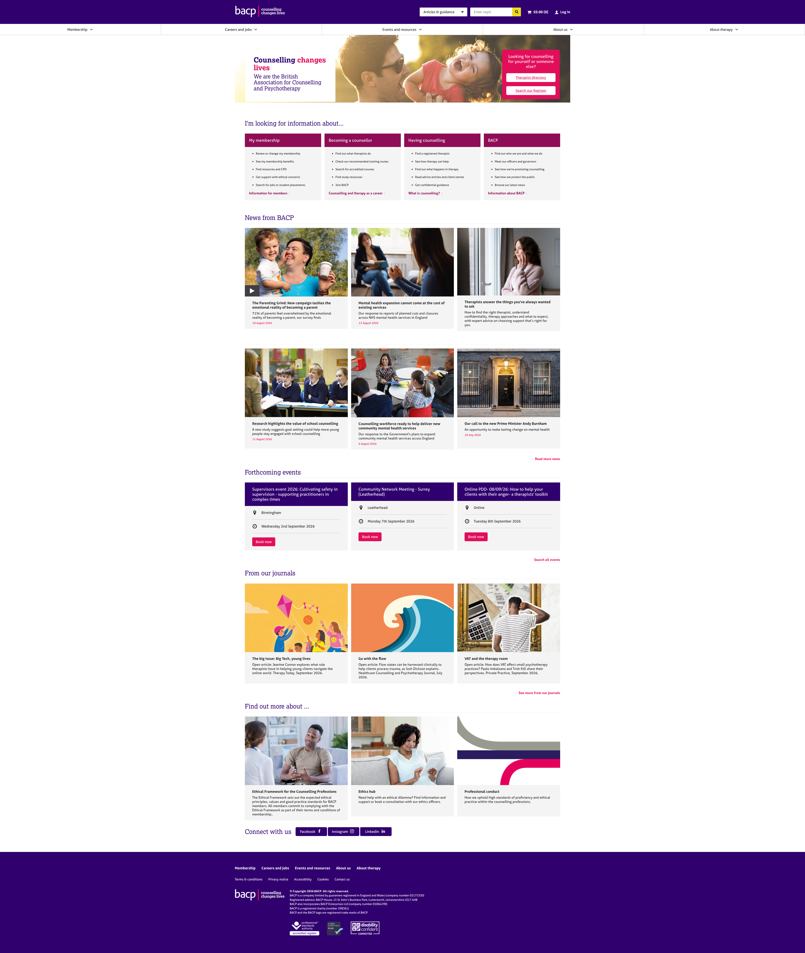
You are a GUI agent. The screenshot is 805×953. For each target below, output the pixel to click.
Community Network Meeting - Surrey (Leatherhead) (394, 492)
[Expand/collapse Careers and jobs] (255, 29)
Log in (565, 12)
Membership (77, 29)
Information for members (268, 193)
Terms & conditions (248, 879)
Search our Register (530, 90)
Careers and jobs (238, 29)
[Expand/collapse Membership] (91, 29)
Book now (264, 542)
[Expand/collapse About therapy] (736, 29)
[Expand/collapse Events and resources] (420, 29)
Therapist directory (531, 77)
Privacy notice (278, 879)
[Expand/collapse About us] (571, 29)
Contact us (342, 879)
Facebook (308, 831)
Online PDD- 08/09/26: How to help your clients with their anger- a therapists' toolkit (506, 492)
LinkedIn (372, 831)
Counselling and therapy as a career (356, 193)
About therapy (721, 29)
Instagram (340, 831)
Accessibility (303, 879)
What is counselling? (424, 193)
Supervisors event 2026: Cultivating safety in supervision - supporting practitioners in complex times (295, 494)
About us (560, 29)
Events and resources (399, 29)
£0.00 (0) (540, 12)
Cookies (323, 879)
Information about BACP (506, 193)
